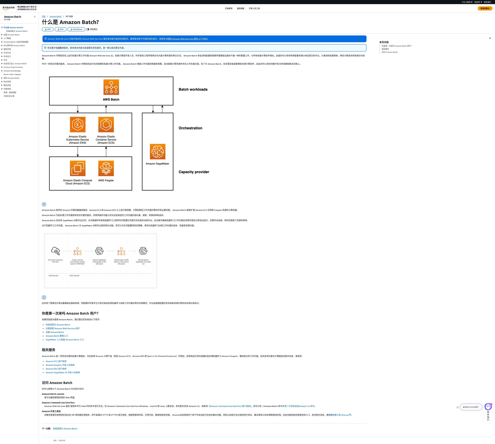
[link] (69, 16)
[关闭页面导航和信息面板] (490, 38)
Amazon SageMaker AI (63, 372)
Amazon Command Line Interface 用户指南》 (230, 406)
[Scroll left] (223, 8)
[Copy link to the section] (39, 313)
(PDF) (205, 39)
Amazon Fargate (60, 365)
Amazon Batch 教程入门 (57, 336)
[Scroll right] (261, 8)
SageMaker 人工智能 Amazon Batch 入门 (65, 339)
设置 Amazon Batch (55, 332)
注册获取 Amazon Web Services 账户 (63, 328)
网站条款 (62, 441)
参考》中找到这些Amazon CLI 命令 (298, 406)
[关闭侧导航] (35, 17)
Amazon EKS (56, 368)
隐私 (55, 441)
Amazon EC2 (56, 361)
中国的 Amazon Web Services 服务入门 (184, 39)
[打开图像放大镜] (44, 204)
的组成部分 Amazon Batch (58, 324)
